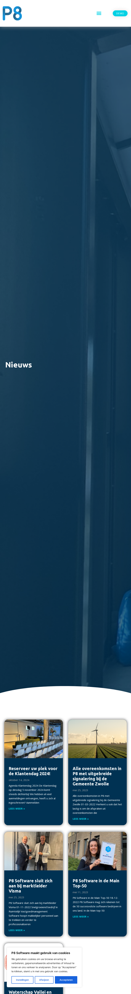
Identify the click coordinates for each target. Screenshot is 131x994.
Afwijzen (44, 979)
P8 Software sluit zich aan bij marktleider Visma (31, 885)
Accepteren (66, 979)
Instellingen (22, 979)
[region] (44, 967)
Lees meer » (17, 808)
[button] (99, 13)
